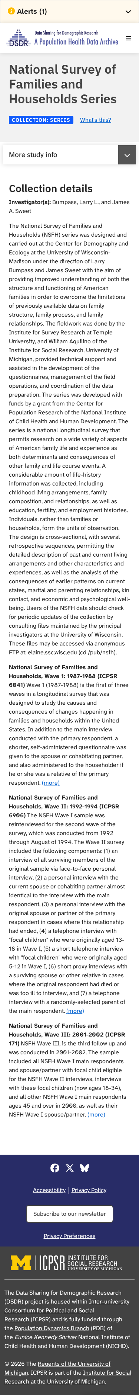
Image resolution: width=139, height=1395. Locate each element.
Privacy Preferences (70, 1236)
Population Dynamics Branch (51, 1328)
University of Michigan (76, 1381)
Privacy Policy (89, 1190)
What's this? (95, 120)
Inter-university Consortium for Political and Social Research (66, 1310)
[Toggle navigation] (128, 38)
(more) (51, 783)
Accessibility (49, 1190)
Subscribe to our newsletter (69, 1214)
